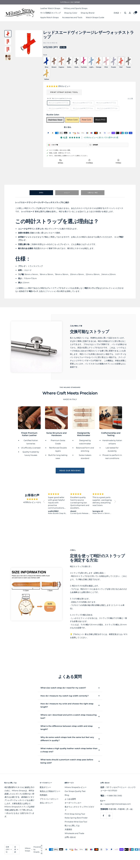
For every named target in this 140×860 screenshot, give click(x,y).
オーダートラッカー (73, 803)
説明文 (41, 192)
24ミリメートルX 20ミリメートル (107, 108)
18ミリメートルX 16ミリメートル (82, 103)
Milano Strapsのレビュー (76, 787)
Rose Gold (86, 120)
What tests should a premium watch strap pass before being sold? (66, 761)
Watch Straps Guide (95, 17)
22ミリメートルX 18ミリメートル (83, 108)
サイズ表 (130, 98)
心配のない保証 (93, 192)
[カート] (134, 13)
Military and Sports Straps (75, 8)
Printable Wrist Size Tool (76, 822)
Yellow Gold (72, 120)
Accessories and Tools (72, 17)
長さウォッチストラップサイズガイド (79, 808)
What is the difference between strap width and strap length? (66, 727)
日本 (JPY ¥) (8, 849)
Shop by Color (70, 13)
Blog (67, 795)
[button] (52, 86)
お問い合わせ (70, 837)
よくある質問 (70, 799)
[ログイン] (130, 13)
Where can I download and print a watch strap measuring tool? (68, 716)
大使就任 (68, 829)
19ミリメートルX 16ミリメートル (106, 103)
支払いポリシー (46, 803)
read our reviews (70, 470)
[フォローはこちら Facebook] (103, 816)
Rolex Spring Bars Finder (76, 818)
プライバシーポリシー (49, 799)
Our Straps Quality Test (75, 791)
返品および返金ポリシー (50, 791)
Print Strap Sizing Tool (64, 92)
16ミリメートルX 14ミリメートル (58, 103)
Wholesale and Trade (74, 833)
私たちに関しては (72, 825)
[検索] (125, 13)
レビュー (67, 192)
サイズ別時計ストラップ (50, 13)
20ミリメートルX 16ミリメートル (59, 108)
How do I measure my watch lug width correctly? (64, 696)
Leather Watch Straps (50, 8)
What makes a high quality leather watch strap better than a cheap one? (68, 750)
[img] (32, 499)
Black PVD (100, 120)
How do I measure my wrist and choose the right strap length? (66, 705)
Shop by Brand (87, 13)
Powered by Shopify (37, 849)
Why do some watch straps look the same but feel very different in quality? (67, 739)
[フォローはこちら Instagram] (109, 816)
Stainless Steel (55, 120)
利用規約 (43, 795)
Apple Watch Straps (49, 17)
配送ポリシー (45, 787)
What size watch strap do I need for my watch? (63, 688)
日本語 (116, 13)
